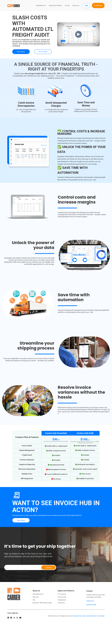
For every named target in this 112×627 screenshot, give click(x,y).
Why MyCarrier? (41, 5)
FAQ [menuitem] (34, 600)
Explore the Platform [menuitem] (66, 591)
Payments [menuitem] (61, 603)
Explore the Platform (55, 5)
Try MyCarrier (98, 5)
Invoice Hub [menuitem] (62, 597)
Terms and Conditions (89, 616)
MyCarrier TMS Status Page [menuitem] (42, 603)
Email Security (91, 604)
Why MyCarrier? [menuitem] (38, 594)
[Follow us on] (8, 618)
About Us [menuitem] (36, 591)
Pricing (67, 5)
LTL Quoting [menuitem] (62, 594)
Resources (75, 5)
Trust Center (101, 616)
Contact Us (90, 601)
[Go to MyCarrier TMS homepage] (14, 599)
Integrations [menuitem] (62, 600)
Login (86, 5)
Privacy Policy (77, 616)
